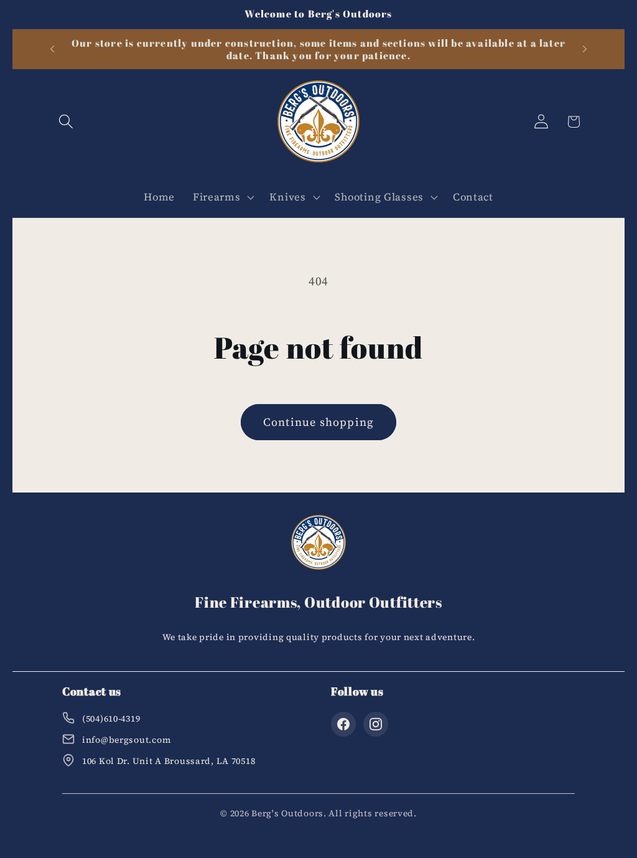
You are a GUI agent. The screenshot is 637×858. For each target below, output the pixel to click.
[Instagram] (375, 724)
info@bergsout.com (126, 739)
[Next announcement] (584, 49)
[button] (66, 121)
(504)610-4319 (111, 718)
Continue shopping (318, 422)
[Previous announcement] (52, 49)
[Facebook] (343, 724)
